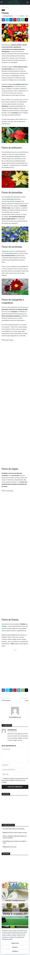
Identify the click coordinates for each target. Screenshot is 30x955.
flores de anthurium (14, 156)
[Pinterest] (14, 19)
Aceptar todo (15, 943)
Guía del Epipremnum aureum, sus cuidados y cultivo (14, 842)
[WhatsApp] (22, 19)
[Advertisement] (15, 666)
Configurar (15, 951)
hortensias (9, 253)
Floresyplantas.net (8, 16)
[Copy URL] (26, 19)
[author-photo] (15, 715)
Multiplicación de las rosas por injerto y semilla (15, 832)
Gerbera (22, 311)
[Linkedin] (11, 19)
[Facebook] (3, 19)
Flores (7, 7)
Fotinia (26, 700)
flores (26, 84)
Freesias (4, 626)
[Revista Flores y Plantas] (15, 2)
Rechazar (15, 947)
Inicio (3, 7)
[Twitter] (7, 19)
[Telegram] (18, 19)
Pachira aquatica (6, 700)
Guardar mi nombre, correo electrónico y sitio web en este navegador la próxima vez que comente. (15, 780)
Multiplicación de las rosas (9, 847)
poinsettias (10, 199)
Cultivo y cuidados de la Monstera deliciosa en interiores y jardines (15, 836)
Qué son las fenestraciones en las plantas (13, 828)
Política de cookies (7, 939)
